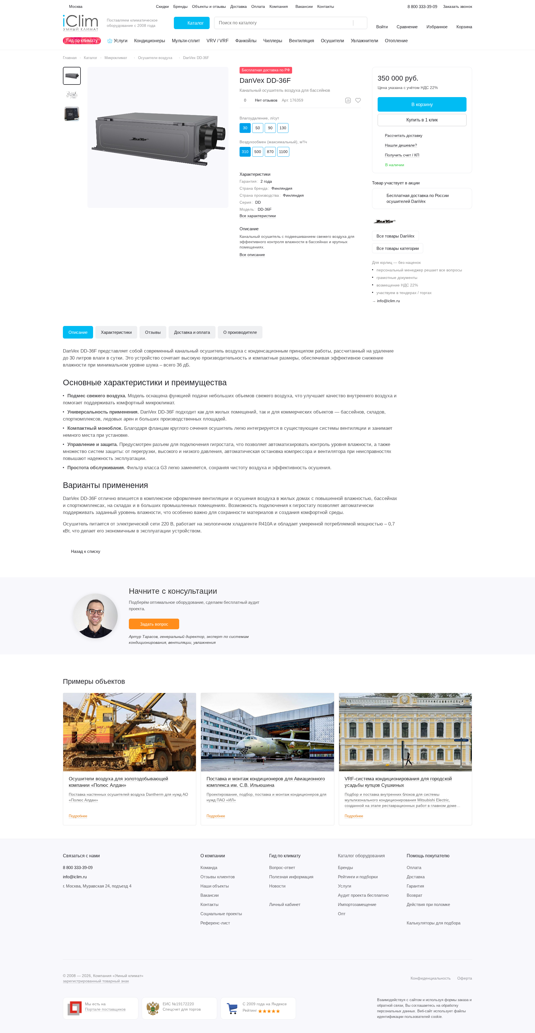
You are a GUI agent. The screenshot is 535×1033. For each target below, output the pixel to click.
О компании (212, 855)
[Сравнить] (348, 100)
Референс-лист (215, 923)
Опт (341, 913)
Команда (208, 867)
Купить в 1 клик (422, 120)
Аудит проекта (363, 895)
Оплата (414, 867)
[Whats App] (99, 942)
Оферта (464, 978)
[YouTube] (88, 942)
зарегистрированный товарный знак (96, 981)
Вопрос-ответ (282, 867)
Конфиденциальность (431, 978)
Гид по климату (284, 855)
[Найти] (360, 23)
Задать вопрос (154, 624)
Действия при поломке (428, 904)
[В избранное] (358, 100)
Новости (277, 886)
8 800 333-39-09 (422, 6)
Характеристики (116, 332)
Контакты (209, 904)
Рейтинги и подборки (358, 876)
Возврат (414, 895)
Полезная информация (291, 876)
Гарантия (415, 886)
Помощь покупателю (428, 855)
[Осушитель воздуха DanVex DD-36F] (157, 137)
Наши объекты (214, 886)
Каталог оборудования (361, 855)
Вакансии (209, 895)
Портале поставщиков (105, 1009)
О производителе (240, 332)
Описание (77, 332)
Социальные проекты (221, 913)
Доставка (416, 876)
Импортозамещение (357, 904)
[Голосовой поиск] (347, 23)
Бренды (345, 867)
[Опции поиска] (334, 23)
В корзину (422, 104)
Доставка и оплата (192, 332)
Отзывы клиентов (217, 876)
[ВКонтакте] (66, 942)
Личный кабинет (284, 904)
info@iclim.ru (388, 301)
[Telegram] (77, 942)
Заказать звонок (457, 6)
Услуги (344, 886)
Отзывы (153, 332)
